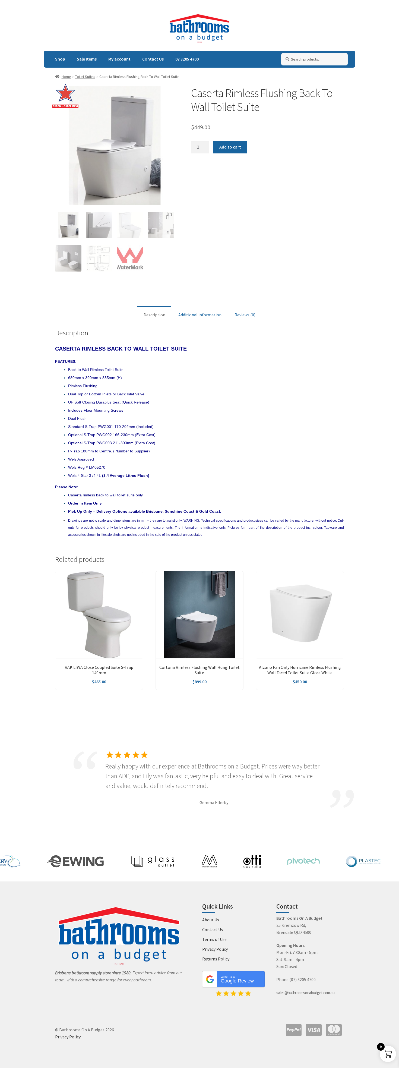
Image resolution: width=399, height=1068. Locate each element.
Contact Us (153, 59)
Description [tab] (154, 314)
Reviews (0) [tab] (245, 314)
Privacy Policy (215, 949)
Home (66, 76)
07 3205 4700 (187, 59)
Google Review (237, 979)
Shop (60, 59)
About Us (210, 919)
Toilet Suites (85, 76)
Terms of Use (214, 939)
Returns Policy (215, 959)
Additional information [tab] (199, 314)
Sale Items (87, 59)
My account (119, 59)
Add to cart (230, 147)
